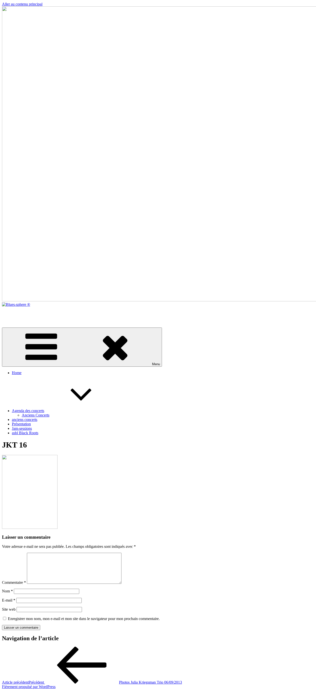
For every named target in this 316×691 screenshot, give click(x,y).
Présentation (21, 424)
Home (16, 373)
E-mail (8, 600)
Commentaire (14, 582)
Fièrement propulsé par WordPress (29, 687)
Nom (7, 591)
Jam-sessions (22, 428)
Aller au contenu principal (22, 4)
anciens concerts (24, 419)
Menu (156, 364)
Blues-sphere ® (14, 313)
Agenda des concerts (28, 411)
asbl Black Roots (25, 433)
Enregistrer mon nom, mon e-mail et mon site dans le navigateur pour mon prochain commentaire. (84, 619)
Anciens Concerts (35, 415)
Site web (9, 609)
